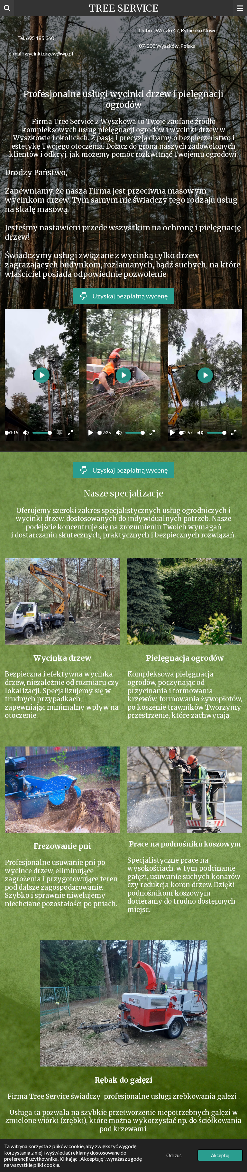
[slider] (7, 433)
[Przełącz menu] (240, 8)
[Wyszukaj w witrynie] (7, 8)
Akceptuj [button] (220, 1155)
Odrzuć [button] (174, 1155)
